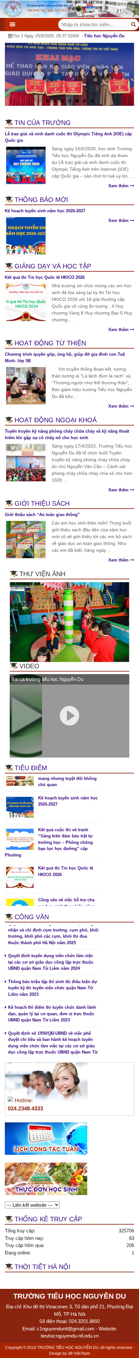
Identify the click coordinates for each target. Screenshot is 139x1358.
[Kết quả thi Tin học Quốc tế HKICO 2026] (26, 301)
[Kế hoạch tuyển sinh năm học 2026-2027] (26, 235)
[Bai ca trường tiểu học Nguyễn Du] (26, 715)
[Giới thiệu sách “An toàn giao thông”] (26, 539)
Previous (13, 73)
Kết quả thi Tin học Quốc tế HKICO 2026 (45, 277)
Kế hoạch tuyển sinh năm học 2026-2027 (45, 210)
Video (29, 666)
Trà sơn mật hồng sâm (29, 1278)
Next (126, 73)
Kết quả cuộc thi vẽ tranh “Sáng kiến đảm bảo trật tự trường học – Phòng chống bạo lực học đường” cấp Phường (49, 831)
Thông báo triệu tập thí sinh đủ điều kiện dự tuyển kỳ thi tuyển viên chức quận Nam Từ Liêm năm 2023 (52, 976)
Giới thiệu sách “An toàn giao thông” (42, 514)
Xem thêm (119, 185)
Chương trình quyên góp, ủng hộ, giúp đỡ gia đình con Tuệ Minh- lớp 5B (65, 357)
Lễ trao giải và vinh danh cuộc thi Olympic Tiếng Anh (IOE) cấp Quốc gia (68, 137)
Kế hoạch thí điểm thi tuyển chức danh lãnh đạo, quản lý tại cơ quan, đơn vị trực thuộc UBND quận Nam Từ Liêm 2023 (52, 1002)
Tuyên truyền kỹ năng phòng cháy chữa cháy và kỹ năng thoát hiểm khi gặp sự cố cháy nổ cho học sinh (67, 434)
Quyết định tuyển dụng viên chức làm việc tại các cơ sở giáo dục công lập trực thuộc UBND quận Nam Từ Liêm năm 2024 (50, 950)
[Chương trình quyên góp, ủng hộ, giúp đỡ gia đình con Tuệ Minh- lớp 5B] (26, 385)
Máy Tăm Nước (74, 1278)
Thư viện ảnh (42, 573)
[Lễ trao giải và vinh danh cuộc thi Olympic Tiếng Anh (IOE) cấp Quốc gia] (26, 165)
